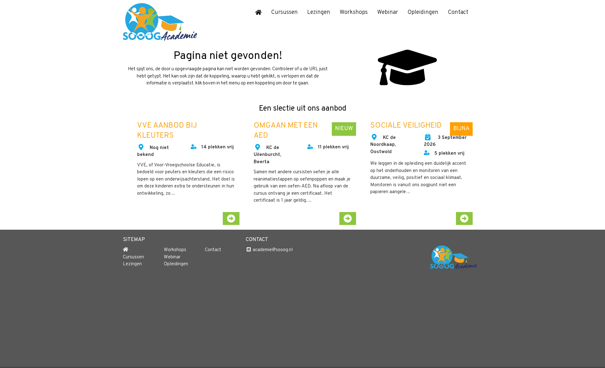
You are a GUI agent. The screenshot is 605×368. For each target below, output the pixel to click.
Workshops (354, 12)
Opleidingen (422, 12)
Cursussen (284, 12)
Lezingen (318, 12)
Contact (458, 12)
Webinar (387, 12)
